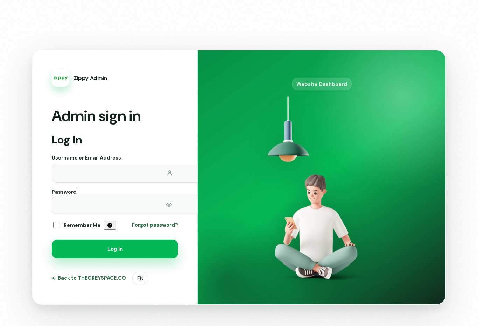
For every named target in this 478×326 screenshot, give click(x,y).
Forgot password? (155, 225)
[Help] (110, 225)
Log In (115, 249)
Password (64, 192)
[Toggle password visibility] (169, 204)
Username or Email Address (86, 158)
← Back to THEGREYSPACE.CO (89, 278)
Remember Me (82, 225)
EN (140, 278)
